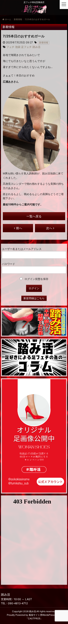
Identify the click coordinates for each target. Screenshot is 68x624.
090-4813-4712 (18, 603)
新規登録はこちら (34, 298)
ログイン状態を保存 (36, 278)
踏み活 (32, 611)
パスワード (8, 263)
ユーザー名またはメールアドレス (22, 248)
